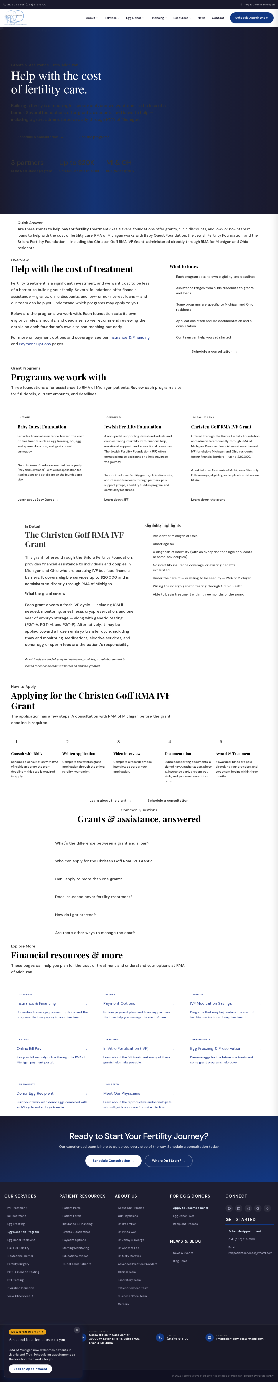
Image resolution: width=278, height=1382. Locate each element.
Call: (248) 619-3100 (241, 1239)
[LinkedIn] (238, 1208)
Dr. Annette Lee (128, 1248)
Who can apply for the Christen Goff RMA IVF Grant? (103, 861)
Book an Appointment (30, 1369)
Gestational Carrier (20, 1256)
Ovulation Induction (20, 1288)
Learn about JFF (118, 499)
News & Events (183, 1253)
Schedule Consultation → (113, 1161)
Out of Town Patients (77, 1264)
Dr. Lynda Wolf (127, 1232)
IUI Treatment (16, 1216)
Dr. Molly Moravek (129, 1256)
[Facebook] (229, 1208)
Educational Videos (75, 1256)
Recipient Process (185, 1224)
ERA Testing (15, 1280)
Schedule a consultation (40, 137)
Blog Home (180, 1261)
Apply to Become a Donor (190, 1208)
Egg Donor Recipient (21, 1240)
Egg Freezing (16, 1224)
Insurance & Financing (130, 337)
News (201, 18)
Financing (157, 18)
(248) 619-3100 (36, 4)
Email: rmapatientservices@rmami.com (250, 1250)
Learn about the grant (210, 499)
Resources (181, 18)
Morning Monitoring (76, 1248)
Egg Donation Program (23, 1232)
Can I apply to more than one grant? (88, 878)
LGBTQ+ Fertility (18, 1248)
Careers (123, 1304)
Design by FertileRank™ (259, 1375)
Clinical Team (127, 1272)
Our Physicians (128, 1216)
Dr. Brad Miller (127, 1224)
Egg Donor (133, 18)
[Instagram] (248, 1208)
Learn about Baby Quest (38, 499)
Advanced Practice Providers (137, 1264)
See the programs (94, 137)
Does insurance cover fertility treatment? (93, 896)
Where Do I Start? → (168, 1161)
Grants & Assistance (77, 1232)
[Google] (257, 1208)
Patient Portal (72, 1208)
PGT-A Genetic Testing (23, 1272)
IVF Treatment (17, 1208)
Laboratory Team (129, 1280)
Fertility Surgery (18, 1264)
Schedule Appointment (251, 18)
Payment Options (35, 344)
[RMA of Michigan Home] (15, 18)
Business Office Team (132, 1296)
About (90, 18)
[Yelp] (267, 1208)
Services (111, 18)
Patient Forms (72, 1216)
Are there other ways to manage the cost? (95, 932)
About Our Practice (131, 1208)
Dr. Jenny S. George (131, 1240)
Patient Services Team (133, 1288)
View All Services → (20, 1296)
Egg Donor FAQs (183, 1216)
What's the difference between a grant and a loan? (102, 843)
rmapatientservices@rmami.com (239, 1339)
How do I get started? (75, 914)
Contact (218, 18)
